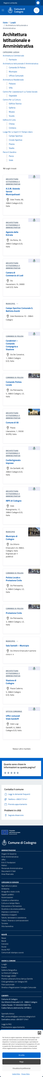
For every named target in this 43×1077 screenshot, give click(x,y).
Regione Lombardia (10, 3)
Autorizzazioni (7, 897)
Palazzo (12, 83)
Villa (11, 87)
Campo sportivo (15, 135)
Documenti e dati (8, 871)
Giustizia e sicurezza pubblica (13, 908)
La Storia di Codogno (9, 972)
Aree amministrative (9, 856)
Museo (12, 111)
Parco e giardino (9, 152)
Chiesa (12, 123)
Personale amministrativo (12, 868)
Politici (4, 865)
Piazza (12, 144)
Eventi (4, 967)
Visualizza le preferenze (21, 1068)
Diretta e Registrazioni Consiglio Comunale (18, 987)
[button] (39, 1033)
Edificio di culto (9, 119)
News (3, 938)
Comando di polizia (17, 67)
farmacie (13, 59)
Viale (11, 160)
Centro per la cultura (12, 99)
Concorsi (4, 943)
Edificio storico (15, 103)
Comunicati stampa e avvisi (12, 952)
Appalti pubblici (7, 894)
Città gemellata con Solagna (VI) (14, 981)
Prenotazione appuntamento (13, 1027)
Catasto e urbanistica (10, 900)
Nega (21, 1061)
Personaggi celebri (8, 975)
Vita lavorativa (7, 926)
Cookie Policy (16, 1074)
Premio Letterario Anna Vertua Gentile (17, 978)
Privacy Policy (25, 1074)
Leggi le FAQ (6, 1024)
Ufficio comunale (16, 75)
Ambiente (5, 888)
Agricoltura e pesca (9, 885)
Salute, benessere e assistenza (13, 917)
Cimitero (12, 127)
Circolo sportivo (15, 139)
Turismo (4, 923)
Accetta (21, 1055)
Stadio (11, 148)
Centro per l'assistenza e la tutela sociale (20, 91)
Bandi (3, 940)
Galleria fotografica (9, 970)
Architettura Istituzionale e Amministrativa (20, 63)
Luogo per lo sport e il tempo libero (17, 131)
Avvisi (3, 946)
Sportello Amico (7, 1013)
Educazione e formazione (11, 906)
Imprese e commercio (10, 911)
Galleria (12, 107)
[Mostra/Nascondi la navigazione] (2, 10)
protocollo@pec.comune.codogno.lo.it (20, 1016)
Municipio (13, 71)
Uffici (3, 859)
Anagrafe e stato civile (10, 891)
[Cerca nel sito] (36, 10)
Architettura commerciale (13, 55)
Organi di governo (8, 853)
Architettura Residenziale (13, 79)
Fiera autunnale (7, 984)
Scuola (11, 115)
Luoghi (4, 964)
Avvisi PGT (5, 949)
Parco (11, 156)
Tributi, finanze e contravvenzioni (15, 920)
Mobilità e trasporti (9, 914)
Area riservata (7, 874)
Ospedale (13, 95)
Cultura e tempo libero (10, 903)
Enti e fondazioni (8, 862)
